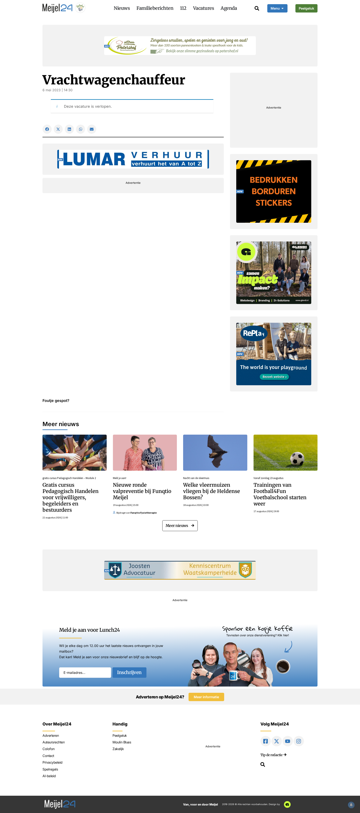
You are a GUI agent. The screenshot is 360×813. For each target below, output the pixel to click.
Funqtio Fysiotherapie (143, 512)
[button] (47, 129)
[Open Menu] (282, 8)
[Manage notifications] (351, 805)
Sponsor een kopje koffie (257, 628)
